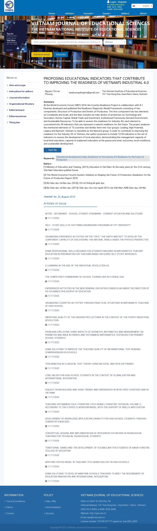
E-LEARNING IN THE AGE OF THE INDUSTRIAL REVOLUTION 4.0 (77, 265)
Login (112, 2)
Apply (130, 42)
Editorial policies (17, 116)
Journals (87, 13)
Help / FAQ (51, 501)
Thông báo (14, 122)
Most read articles (84, 61)
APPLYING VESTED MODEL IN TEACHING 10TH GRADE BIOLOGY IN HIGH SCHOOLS (87, 462)
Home (52, 13)
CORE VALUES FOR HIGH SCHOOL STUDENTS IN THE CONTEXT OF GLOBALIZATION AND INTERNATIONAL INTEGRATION (90, 377)
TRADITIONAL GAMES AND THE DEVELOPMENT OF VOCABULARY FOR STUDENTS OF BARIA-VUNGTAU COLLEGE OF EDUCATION (97, 449)
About (143, 13)
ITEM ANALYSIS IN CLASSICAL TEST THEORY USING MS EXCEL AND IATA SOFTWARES (89, 363)
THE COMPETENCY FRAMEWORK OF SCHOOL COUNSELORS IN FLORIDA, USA (84, 277)
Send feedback (53, 507)
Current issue (39, 61)
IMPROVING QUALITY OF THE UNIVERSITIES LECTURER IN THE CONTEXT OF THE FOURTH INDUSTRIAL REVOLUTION (97, 319)
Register (122, 2)
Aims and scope (17, 85)
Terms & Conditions (15, 501)
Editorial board (16, 110)
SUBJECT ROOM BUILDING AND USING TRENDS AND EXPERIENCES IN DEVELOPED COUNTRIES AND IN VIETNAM (97, 391)
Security (50, 513)
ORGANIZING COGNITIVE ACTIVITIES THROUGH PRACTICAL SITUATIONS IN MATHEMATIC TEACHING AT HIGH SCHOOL (97, 304)
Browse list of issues (61, 61)
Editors (9, 507)
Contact (10, 513)
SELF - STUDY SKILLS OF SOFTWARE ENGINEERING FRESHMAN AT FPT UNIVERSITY (88, 225)
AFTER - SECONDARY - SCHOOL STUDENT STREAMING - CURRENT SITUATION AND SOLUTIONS (94, 213)
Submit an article (42, 54)
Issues (106, 13)
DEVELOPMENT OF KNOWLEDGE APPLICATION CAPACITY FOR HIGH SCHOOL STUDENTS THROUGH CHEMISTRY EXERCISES (95, 420)
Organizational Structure (21, 104)
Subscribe (61, 54)
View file (52, 150)
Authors (125, 13)
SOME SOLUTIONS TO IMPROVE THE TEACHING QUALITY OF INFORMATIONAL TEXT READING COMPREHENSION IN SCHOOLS (92, 351)
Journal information (19, 97)
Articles (69, 13)
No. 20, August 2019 (64, 196)
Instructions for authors (21, 91)
